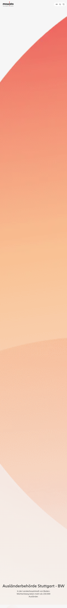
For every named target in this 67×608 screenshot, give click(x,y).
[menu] (63, 4)
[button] (60, 4)
